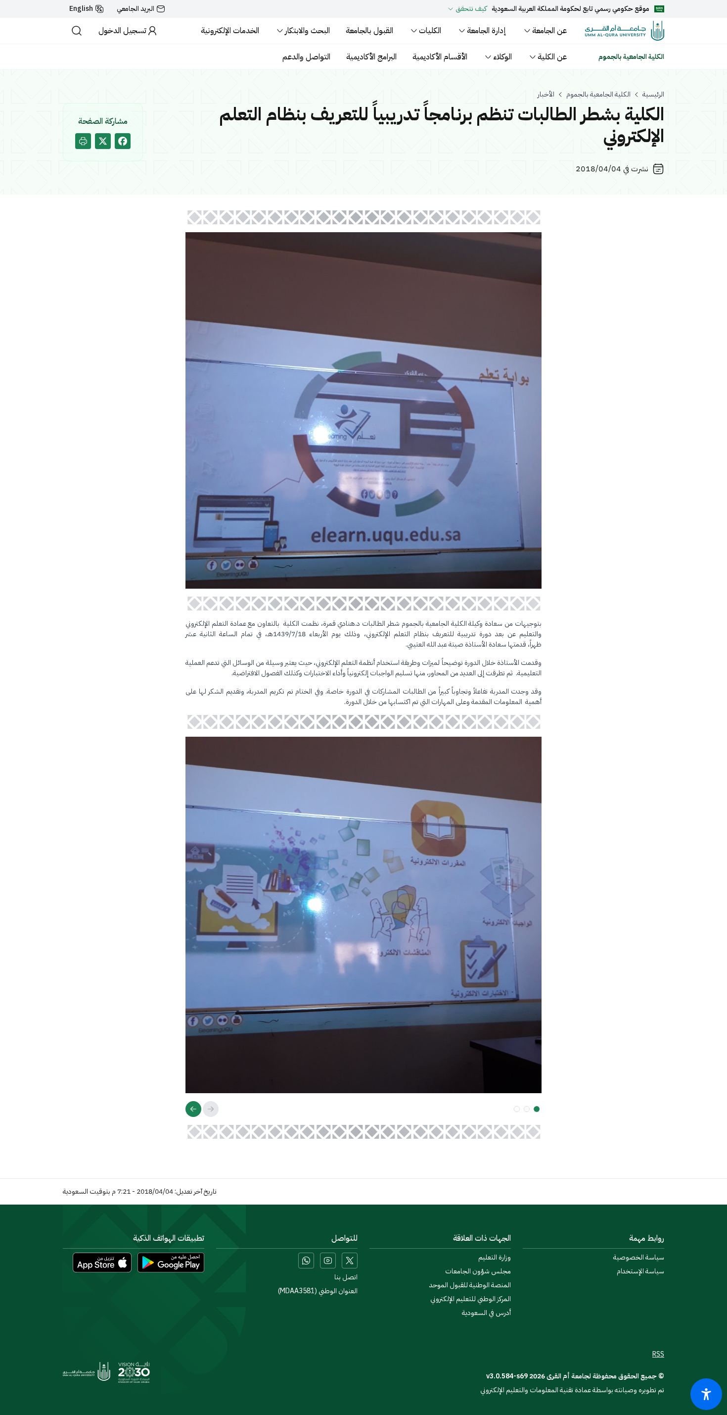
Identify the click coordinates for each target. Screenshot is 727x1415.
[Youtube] (328, 1260)
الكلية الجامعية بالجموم (598, 95)
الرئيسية (653, 95)
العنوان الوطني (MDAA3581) (318, 1291)
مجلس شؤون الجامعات (478, 1271)
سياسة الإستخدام (640, 1271)
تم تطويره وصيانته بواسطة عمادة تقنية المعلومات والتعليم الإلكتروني (572, 1390)
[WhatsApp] (306, 1260)
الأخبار (546, 95)
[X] (350, 1260)
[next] (193, 1109)
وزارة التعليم (494, 1258)
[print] (83, 141)
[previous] (211, 1109)
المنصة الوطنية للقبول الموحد (470, 1285)
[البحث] (77, 31)
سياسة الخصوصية (638, 1258)
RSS (658, 1355)
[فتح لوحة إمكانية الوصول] (706, 1394)
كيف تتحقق (471, 9)
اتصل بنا (346, 1277)
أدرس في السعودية (486, 1313)
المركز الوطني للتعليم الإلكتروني (470, 1299)
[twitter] (103, 141)
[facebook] (123, 141)
